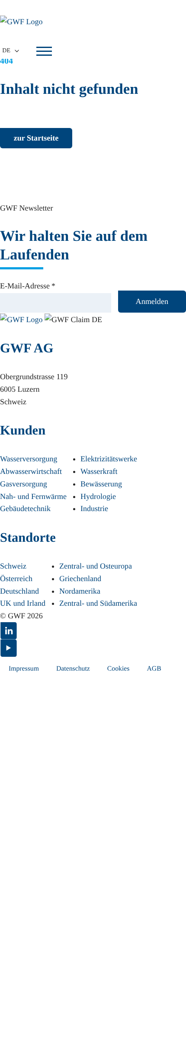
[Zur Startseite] (22, 318)
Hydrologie (98, 496)
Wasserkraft (99, 471)
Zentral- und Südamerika (98, 603)
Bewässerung (101, 484)
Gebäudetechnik (25, 508)
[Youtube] (93, 648)
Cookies (118, 668)
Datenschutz (73, 668)
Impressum (24, 668)
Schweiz (13, 566)
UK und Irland (22, 603)
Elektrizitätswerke (108, 458)
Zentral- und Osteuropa (95, 566)
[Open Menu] (44, 51)
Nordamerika (79, 591)
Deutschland (19, 591)
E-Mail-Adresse (27, 286)
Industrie (94, 508)
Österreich (16, 578)
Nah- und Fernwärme (33, 496)
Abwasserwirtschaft (31, 471)
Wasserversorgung (28, 458)
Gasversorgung (23, 484)
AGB (154, 668)
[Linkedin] (93, 630)
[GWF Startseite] (26, 21)
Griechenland (80, 578)
